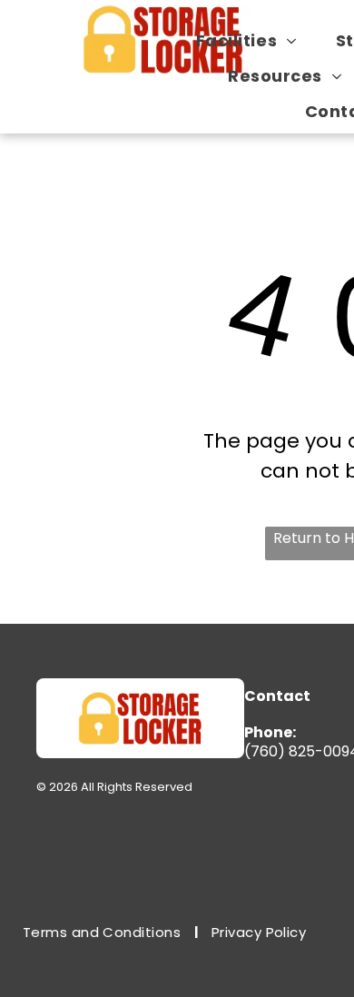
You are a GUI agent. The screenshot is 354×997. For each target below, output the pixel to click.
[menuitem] (253, 40)
